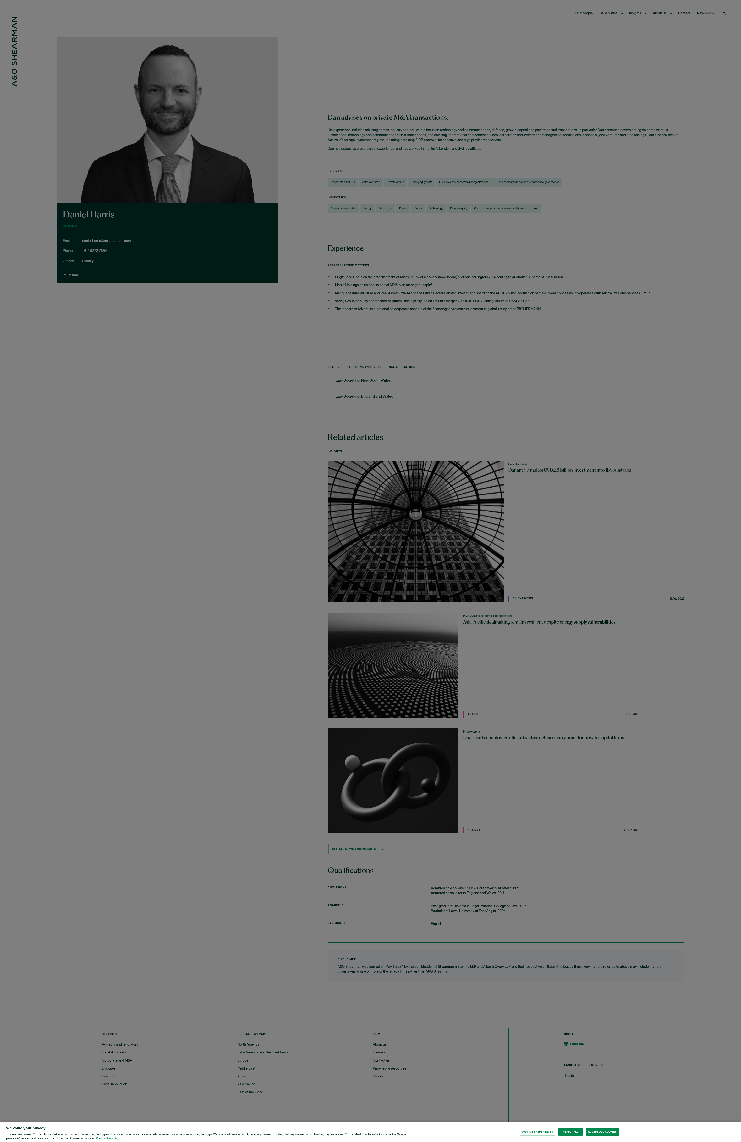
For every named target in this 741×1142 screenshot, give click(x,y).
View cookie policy (107, 1138)
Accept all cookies (602, 1131)
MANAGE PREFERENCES (537, 1131)
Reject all (570, 1131)
